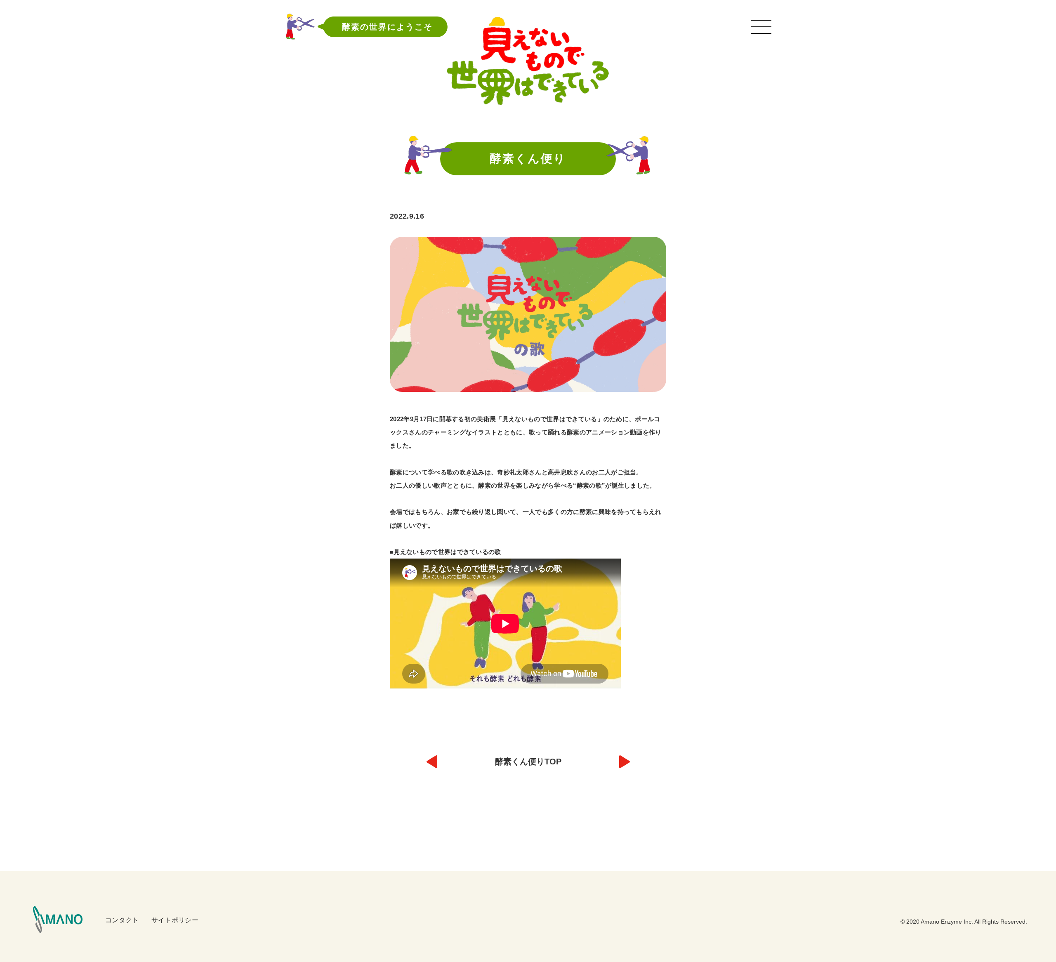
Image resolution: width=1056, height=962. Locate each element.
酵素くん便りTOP (528, 761)
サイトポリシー (174, 920)
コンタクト (122, 920)
